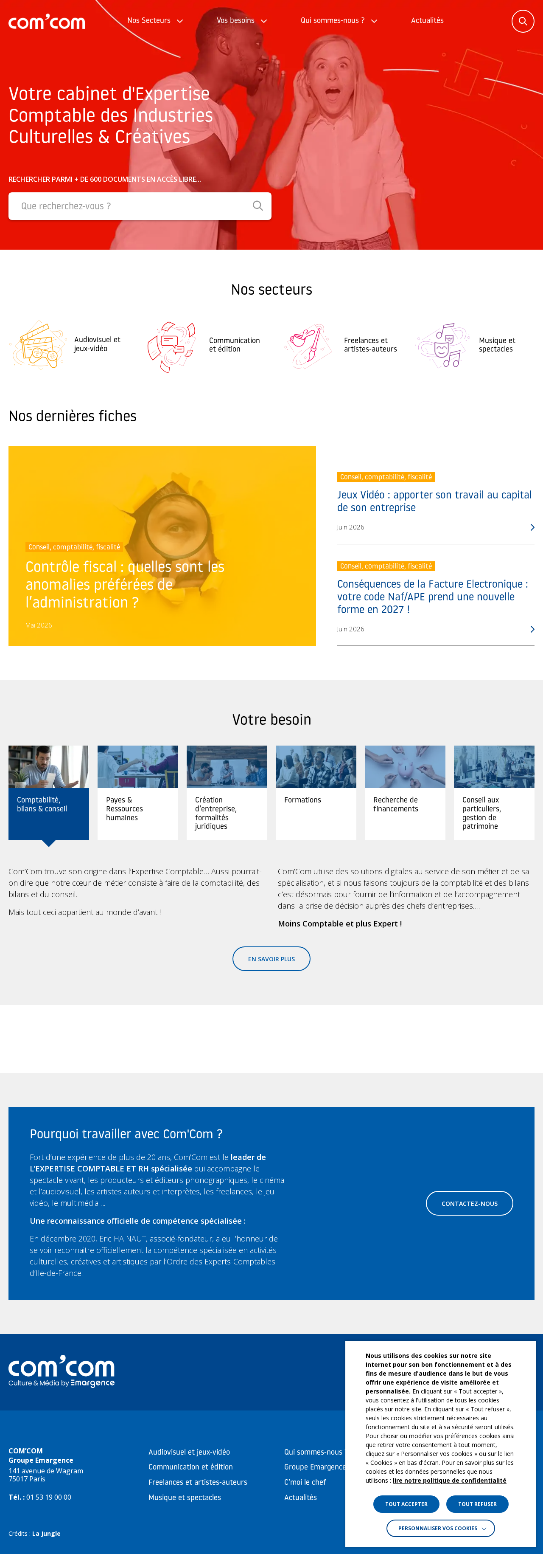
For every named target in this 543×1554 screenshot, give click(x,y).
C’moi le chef (305, 1483)
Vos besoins (236, 21)
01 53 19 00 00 (48, 1497)
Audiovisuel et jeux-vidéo (189, 1453)
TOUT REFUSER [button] (477, 1504)
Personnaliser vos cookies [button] (437, 1528)
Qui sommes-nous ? (333, 21)
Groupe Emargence (315, 1468)
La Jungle (46, 1533)
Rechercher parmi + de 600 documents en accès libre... (104, 179)
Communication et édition (190, 1468)
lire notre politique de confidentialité (450, 1480)
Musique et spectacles (184, 1498)
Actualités (427, 21)
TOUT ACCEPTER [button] (406, 1504)
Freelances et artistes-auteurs (197, 1483)
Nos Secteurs (149, 21)
